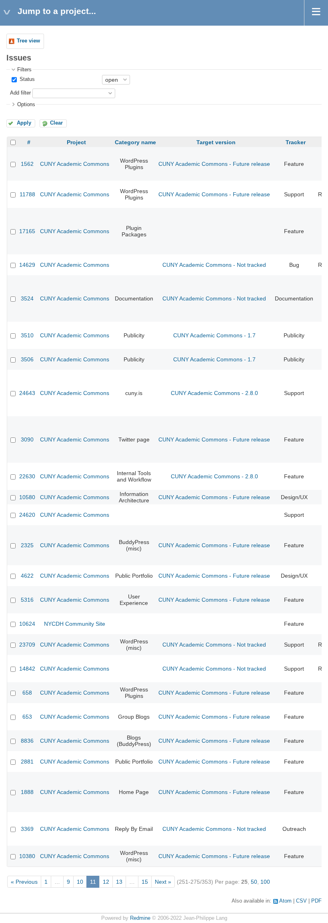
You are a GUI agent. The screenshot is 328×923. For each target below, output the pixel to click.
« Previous (24, 882)
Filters (24, 70)
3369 (27, 829)
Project (76, 142)
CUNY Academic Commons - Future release (214, 164)
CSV (301, 901)
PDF (316, 901)
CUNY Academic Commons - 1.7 (214, 335)
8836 (27, 741)
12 (106, 882)
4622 (27, 575)
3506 (27, 359)
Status (26, 79)
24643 (27, 393)
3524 (27, 298)
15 (145, 882)
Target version (216, 142)
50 (254, 882)
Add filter (20, 93)
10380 (27, 856)
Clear (56, 123)
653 (27, 716)
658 (27, 692)
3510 (27, 335)
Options (26, 104)
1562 (27, 164)
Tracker (296, 142)
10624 (27, 624)
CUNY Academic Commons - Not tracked (214, 265)
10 (80, 882)
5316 (27, 600)
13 (119, 882)
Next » (163, 882)
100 (265, 882)
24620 (27, 515)
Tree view (28, 41)
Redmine (140, 918)
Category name (135, 142)
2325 (27, 545)
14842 (27, 668)
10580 (27, 497)
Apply (24, 123)
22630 (27, 476)
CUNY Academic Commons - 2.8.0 (214, 393)
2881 (27, 761)
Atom (285, 901)
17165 (27, 231)
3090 (27, 439)
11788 (27, 194)
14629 (27, 265)
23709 (27, 644)
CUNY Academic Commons (74, 164)
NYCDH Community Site (74, 624)
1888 (27, 792)
